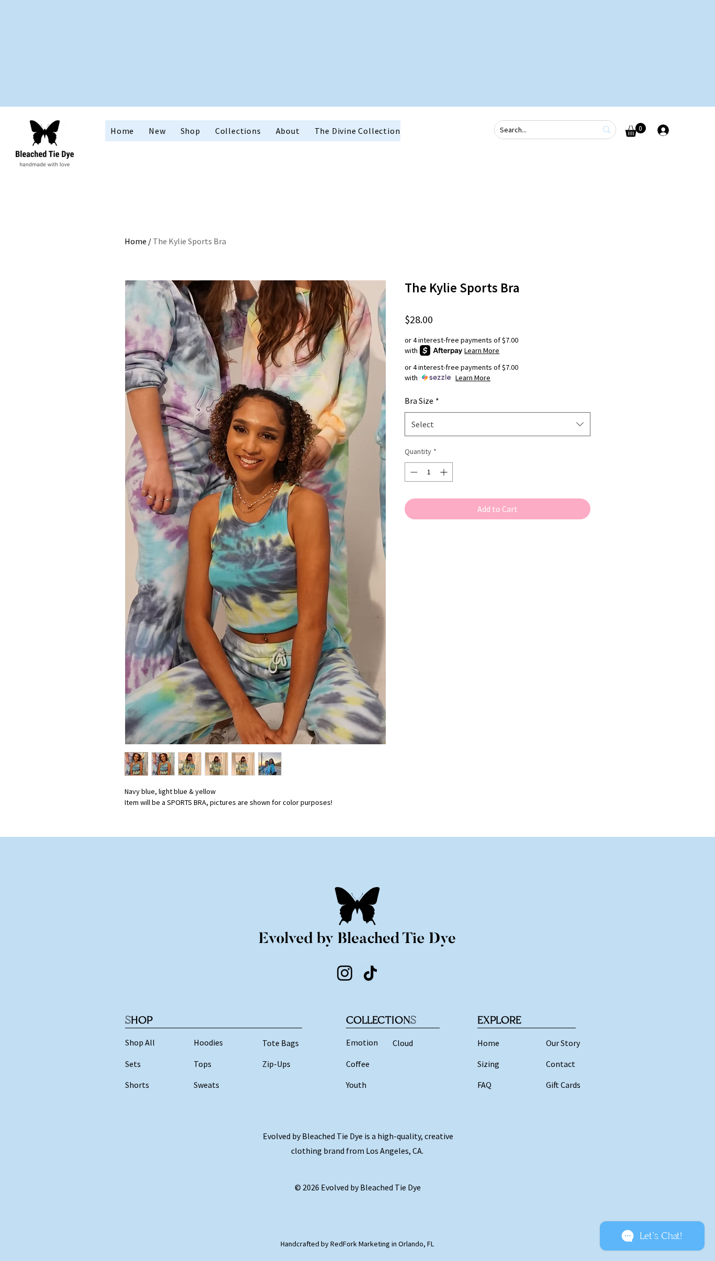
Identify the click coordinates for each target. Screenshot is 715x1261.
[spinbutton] (428, 472)
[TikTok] (370, 973)
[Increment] (444, 472)
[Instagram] (344, 973)
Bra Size (422, 400)
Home (136, 241)
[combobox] (497, 424)
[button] (190, 130)
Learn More (481, 350)
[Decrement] (412, 472)
